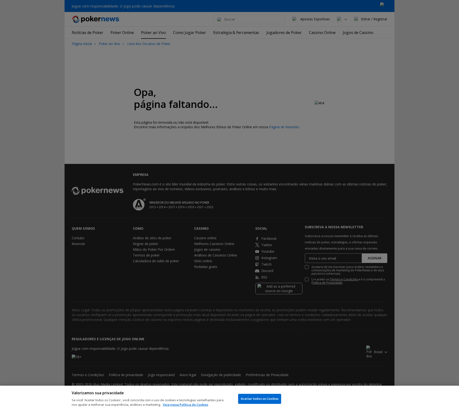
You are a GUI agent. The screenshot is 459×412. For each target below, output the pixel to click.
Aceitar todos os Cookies (260, 398)
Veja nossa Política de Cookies (185, 404)
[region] (229, 399)
